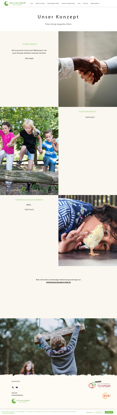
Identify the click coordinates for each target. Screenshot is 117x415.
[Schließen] (115, 412)
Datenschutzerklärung (8, 413)
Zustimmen (109, 412)
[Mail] (17, 387)
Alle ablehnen (99, 412)
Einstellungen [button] (89, 412)
